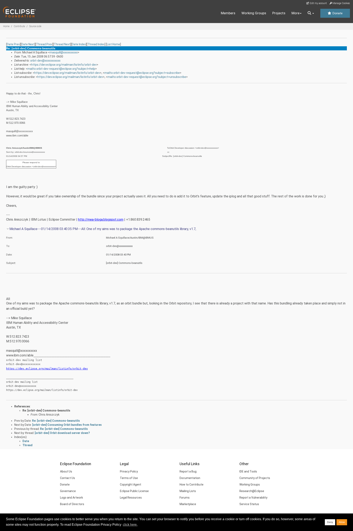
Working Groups (253, 13)
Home (6, 26)
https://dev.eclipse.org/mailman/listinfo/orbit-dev (64, 64)
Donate (337, 13)
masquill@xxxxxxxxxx (64, 52)
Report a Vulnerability (253, 497)
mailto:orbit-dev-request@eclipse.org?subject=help (61, 68)
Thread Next (62, 44)
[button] (311, 13)
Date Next (28, 44)
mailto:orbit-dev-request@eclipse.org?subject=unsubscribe (146, 77)
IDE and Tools (248, 471)
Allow (342, 522)
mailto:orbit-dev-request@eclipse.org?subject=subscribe (142, 72)
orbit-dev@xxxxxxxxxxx (45, 60)
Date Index (79, 44)
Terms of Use (129, 478)
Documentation (190, 478)
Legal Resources (131, 497)
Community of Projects (254, 478)
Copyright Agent (130, 484)
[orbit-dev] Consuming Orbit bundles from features (67, 424)
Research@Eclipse (251, 491)
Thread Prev (44, 44)
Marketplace (188, 504)
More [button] (295, 13)
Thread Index (96, 44)
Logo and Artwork (71, 497)
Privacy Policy (129, 471)
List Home (113, 44)
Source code (35, 26)
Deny (330, 522)
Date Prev (13, 44)
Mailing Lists (188, 491)
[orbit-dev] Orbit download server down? (62, 433)
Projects (278, 13)
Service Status (249, 504)
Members (228, 13)
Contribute (19, 26)
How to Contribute (191, 484)
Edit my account (318, 3)
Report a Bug (188, 471)
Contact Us (67, 478)
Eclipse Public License (134, 491)
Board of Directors (72, 504)
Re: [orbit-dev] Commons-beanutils (46, 410)
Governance (68, 491)
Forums (185, 497)
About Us (66, 471)
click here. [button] (130, 524)
